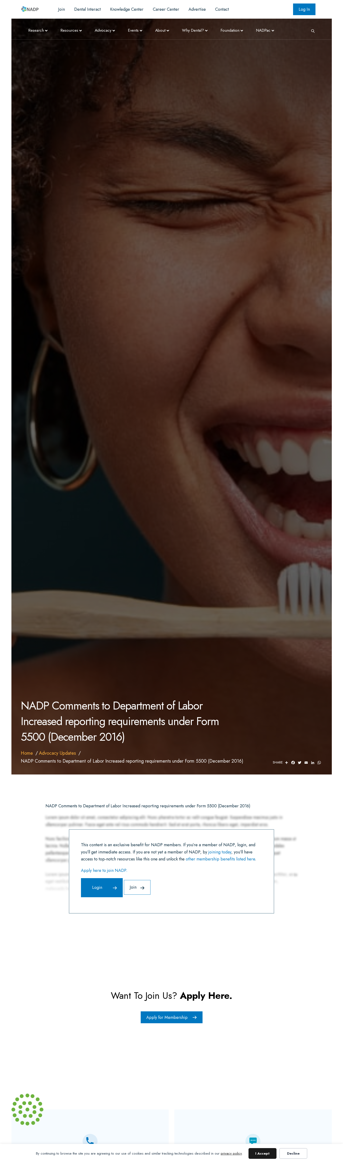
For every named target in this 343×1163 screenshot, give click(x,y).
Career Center (166, 9)
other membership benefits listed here (220, 859)
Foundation (229, 30)
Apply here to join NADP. (104, 870)
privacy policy (231, 1153)
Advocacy (103, 30)
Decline (293, 1153)
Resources (69, 30)
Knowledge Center (127, 9)
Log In (304, 9)
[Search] (311, 30)
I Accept (262, 1153)
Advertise (197, 9)
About (160, 30)
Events (133, 30)
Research (36, 30)
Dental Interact (87, 9)
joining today (219, 852)
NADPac (263, 30)
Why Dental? (193, 30)
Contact (222, 9)
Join (61, 9)
